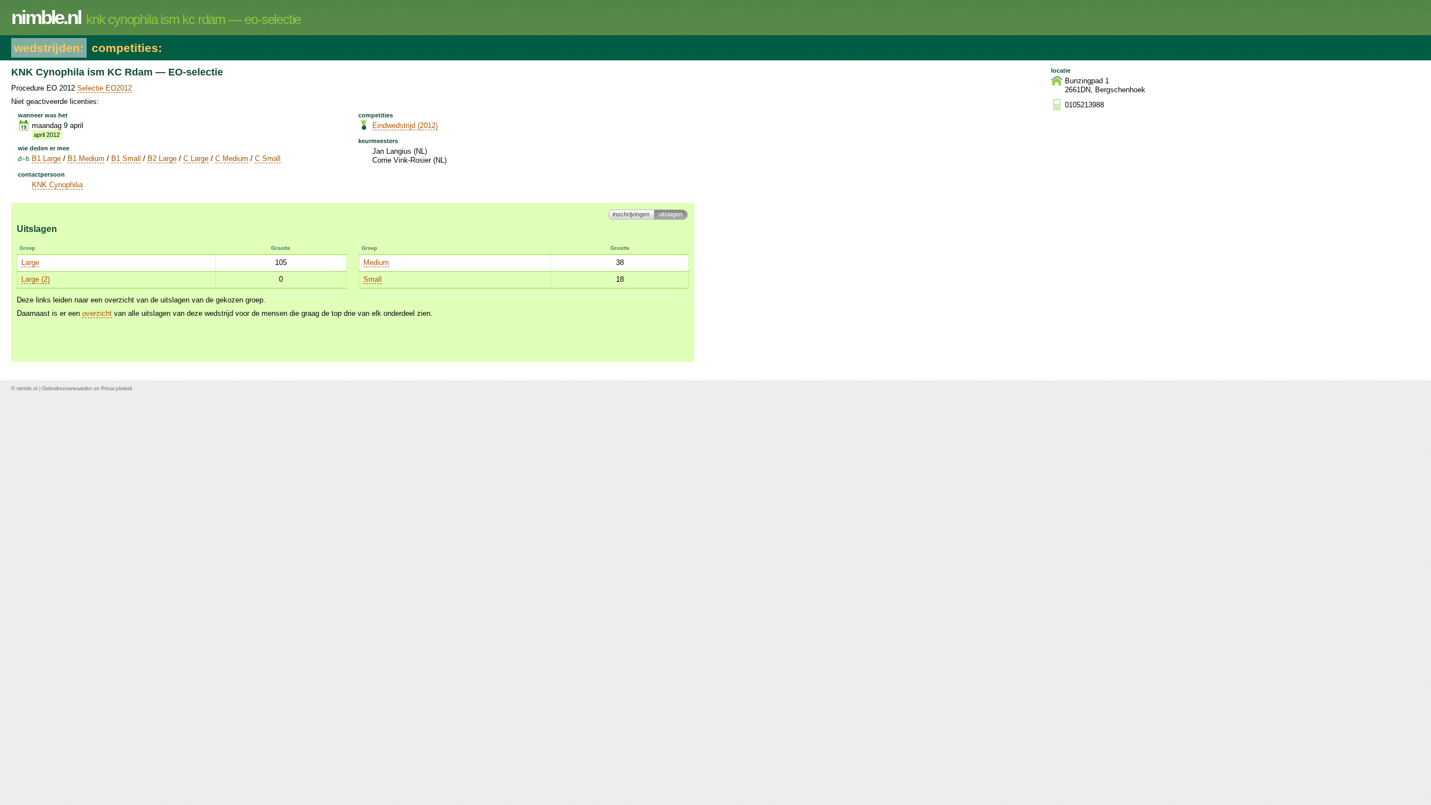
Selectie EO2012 (104, 88)
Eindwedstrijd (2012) (405, 125)
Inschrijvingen (631, 214)
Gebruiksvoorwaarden (67, 388)
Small (372, 279)
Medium (376, 262)
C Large (196, 158)
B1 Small (126, 158)
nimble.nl (27, 388)
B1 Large (46, 158)
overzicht (97, 313)
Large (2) (35, 279)
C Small (268, 158)
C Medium (231, 158)
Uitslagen (670, 214)
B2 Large (162, 158)
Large (30, 262)
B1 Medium (86, 158)
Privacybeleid (116, 388)
